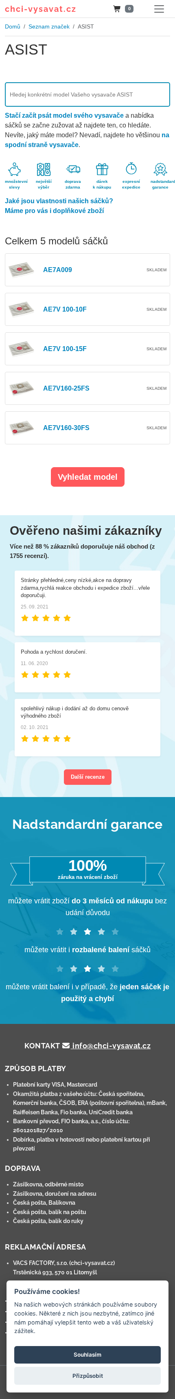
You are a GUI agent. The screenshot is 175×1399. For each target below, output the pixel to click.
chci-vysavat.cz (41, 9)
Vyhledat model (88, 476)
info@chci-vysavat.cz (111, 1045)
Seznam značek (49, 26)
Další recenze (88, 777)
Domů (12, 26)
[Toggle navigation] (159, 9)
